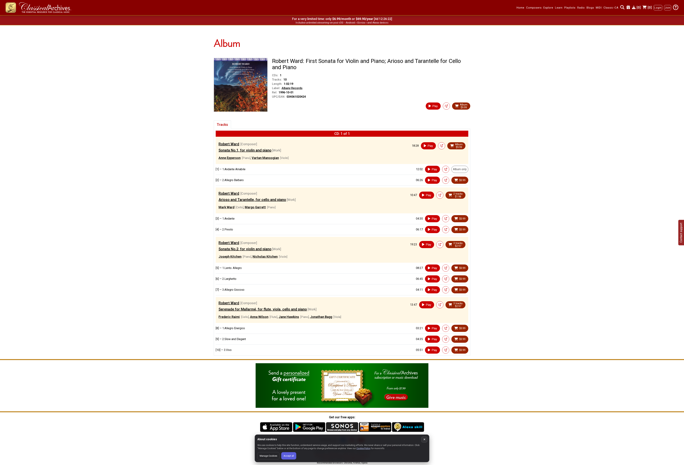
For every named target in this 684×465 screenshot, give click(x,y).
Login (658, 7)
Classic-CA (610, 7)
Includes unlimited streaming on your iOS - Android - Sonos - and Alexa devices (342, 22)
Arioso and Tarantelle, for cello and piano (252, 199)
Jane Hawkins (289, 317)
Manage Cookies (268, 455)
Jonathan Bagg (321, 317)
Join (667, 7)
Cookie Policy (363, 448)
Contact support (681, 232)
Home (520, 7)
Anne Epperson (230, 158)
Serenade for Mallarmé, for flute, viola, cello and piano (263, 309)
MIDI (599, 7)
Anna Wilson (259, 317)
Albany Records (292, 88)
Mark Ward (226, 207)
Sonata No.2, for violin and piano (245, 249)
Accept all (289, 455)
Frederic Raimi (229, 317)
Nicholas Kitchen (265, 256)
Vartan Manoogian (265, 158)
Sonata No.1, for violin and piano (245, 150)
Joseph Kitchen (230, 256)
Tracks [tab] (222, 124)
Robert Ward (229, 144)
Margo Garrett (255, 207)
